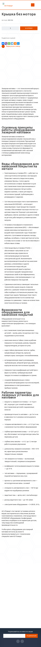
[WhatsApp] (9, 43)
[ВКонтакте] (3, 43)
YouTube (22, 641)
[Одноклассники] (15, 43)
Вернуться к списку (13, 46)
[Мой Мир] (18, 43)
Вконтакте (18, 641)
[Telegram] (12, 43)
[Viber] (6, 43)
